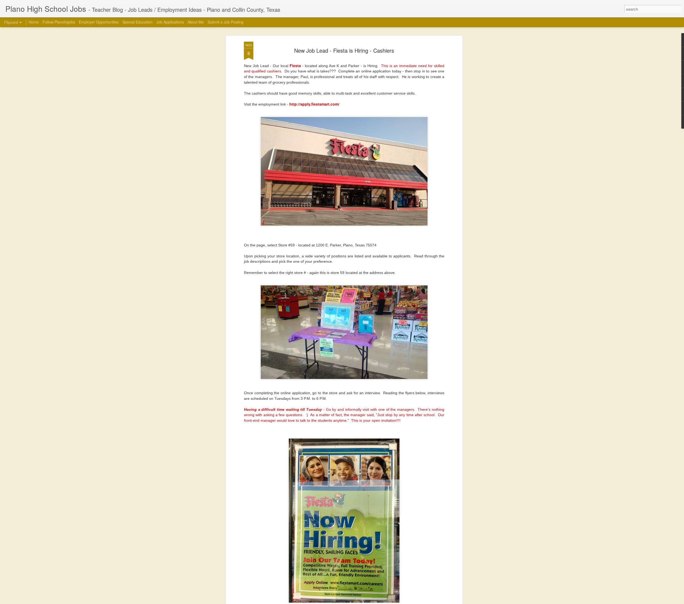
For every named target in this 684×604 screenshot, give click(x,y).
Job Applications (170, 22)
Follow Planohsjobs (58, 22)
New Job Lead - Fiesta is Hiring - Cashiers (344, 50)
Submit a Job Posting (225, 22)
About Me (196, 22)
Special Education (137, 22)
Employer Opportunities (99, 22)
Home (34, 22)
